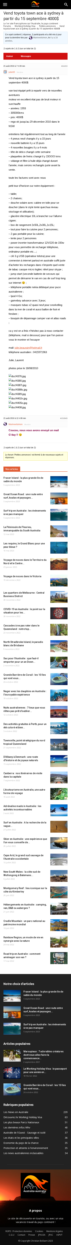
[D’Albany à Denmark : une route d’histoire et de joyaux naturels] (59, 761)
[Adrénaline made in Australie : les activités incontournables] (59, 810)
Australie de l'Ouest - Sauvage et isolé (24, 1132)
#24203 (64, 66)
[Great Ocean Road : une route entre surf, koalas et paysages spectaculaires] (59, 498)
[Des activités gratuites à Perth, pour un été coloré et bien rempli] (59, 728)
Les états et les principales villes (21, 1137)
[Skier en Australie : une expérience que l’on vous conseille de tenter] (59, 843)
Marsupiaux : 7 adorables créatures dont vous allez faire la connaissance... (43, 1055)
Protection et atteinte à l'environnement (25, 1148)
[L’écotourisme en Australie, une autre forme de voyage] (59, 794)
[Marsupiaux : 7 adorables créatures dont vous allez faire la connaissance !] (12, 1056)
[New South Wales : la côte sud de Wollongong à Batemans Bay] (59, 876)
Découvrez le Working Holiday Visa (22, 1117)
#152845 (64, 418)
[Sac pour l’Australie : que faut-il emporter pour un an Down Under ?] (59, 662)
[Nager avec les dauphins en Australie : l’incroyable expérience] (59, 695)
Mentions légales (54, 1231)
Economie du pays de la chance (21, 1142)
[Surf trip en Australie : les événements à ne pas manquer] (59, 515)
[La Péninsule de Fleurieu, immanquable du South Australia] (59, 531)
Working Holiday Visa (25, 26)
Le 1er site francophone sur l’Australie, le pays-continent (30, 23)
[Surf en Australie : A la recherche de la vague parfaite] (59, 827)
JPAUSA (41, 1234)
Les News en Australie (15, 1112)
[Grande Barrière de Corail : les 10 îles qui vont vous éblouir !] (59, 679)
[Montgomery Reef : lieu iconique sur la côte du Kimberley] (59, 892)
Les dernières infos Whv (16, 1127)
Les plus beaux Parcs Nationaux (21, 1122)
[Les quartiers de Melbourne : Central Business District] (59, 597)
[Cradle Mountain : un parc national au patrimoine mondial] (59, 925)
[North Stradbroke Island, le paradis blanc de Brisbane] (59, 646)
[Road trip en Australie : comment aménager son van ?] (59, 958)
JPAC (51, 1234)
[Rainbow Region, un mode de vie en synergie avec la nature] (59, 942)
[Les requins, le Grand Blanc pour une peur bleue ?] (59, 548)
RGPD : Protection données (19, 1231)
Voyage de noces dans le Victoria (22, 576)
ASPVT (59, 1234)
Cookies (39, 1231)
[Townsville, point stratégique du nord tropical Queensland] (59, 745)
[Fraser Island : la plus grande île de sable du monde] (59, 482)
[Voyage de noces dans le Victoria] (59, 580)
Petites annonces (47, 26)
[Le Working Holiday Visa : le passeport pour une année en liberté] (12, 1073)
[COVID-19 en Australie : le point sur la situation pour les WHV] (59, 613)
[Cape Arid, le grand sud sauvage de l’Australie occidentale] (59, 859)
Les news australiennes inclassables (23, 1153)
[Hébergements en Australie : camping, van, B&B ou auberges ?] (59, 909)
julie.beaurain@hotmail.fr (28, 347)
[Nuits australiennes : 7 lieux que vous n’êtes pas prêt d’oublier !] (59, 712)
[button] (66, 4)
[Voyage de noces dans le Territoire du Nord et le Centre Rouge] (59, 564)
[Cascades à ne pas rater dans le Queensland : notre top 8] (59, 630)
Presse (31, 1234)
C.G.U (11, 1234)
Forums (7, 26)
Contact (21, 1234)
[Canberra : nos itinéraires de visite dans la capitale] (59, 777)
